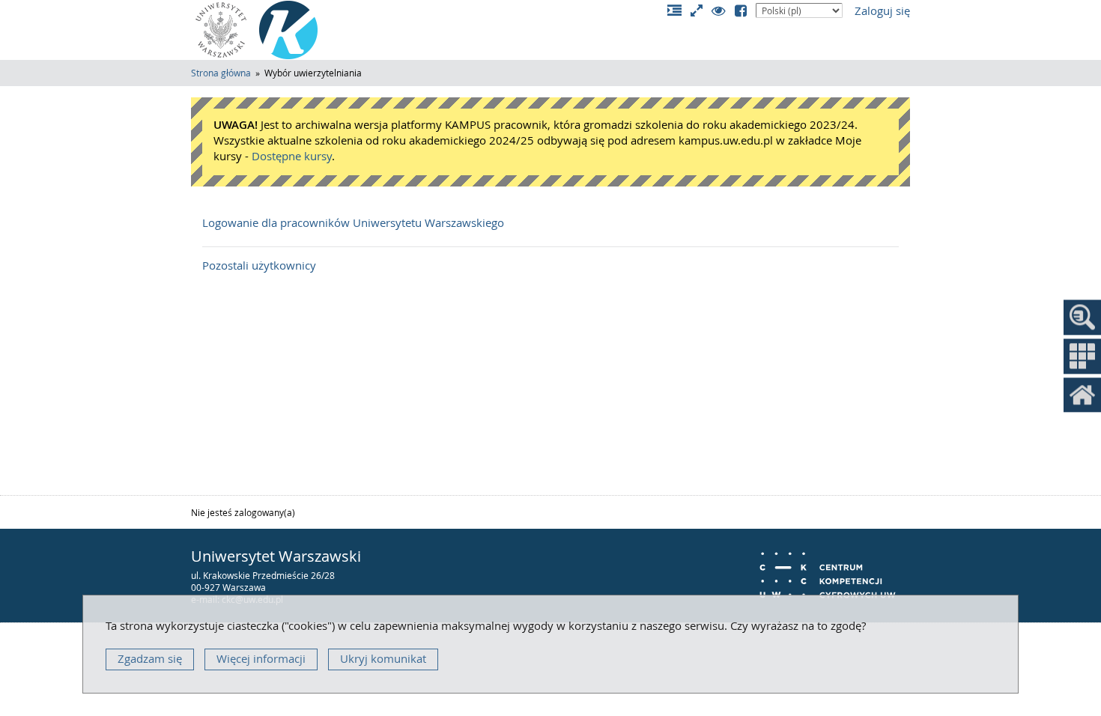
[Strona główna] (288, 30)
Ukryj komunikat (383, 659)
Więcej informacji (261, 659)
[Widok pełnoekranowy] (701, 11)
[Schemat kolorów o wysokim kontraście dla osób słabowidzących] (723, 11)
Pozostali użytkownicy (259, 265)
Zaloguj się (882, 11)
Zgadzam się (150, 659)
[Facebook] (745, 11)
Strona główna (221, 73)
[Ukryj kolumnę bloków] (679, 11)
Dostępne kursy (292, 156)
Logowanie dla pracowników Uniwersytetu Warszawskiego (353, 223)
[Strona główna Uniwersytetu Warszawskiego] (221, 30)
